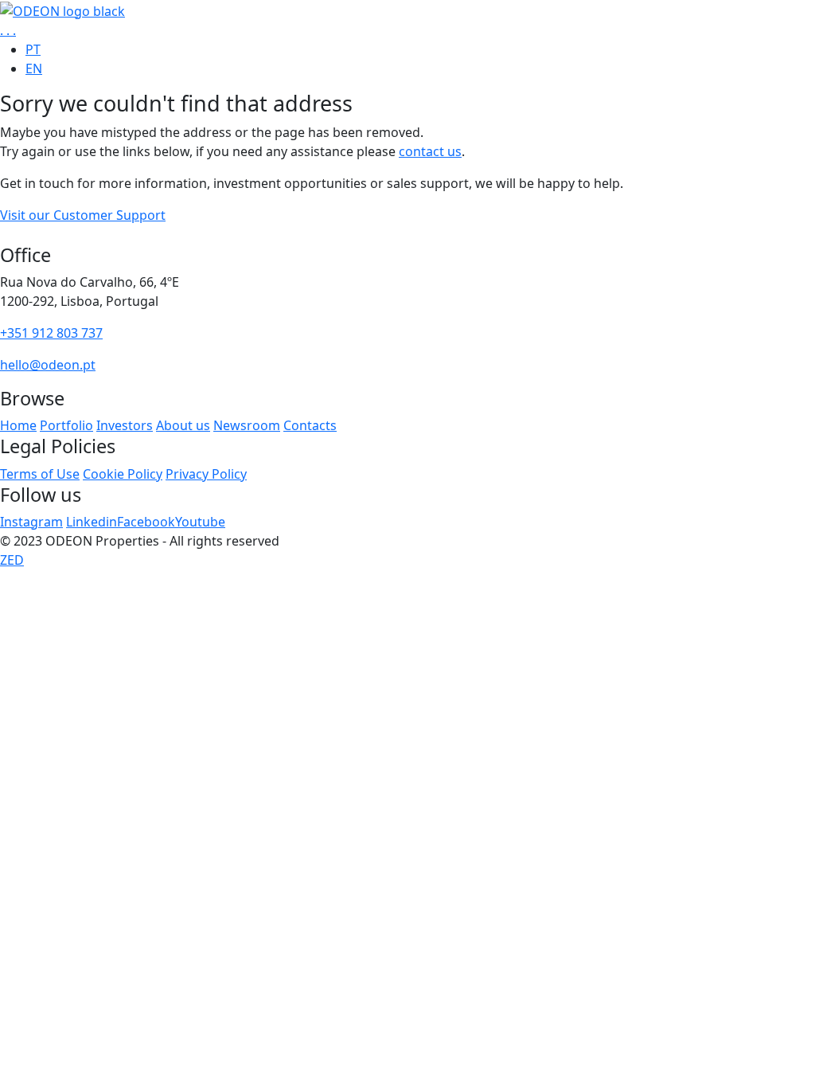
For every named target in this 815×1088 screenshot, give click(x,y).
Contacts (310, 425)
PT (33, 49)
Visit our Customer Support (83, 215)
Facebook (146, 521)
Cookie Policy (122, 474)
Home (18, 425)
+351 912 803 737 (51, 333)
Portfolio (66, 425)
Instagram (31, 521)
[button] (8, 30)
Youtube (200, 521)
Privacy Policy (206, 474)
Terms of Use (40, 474)
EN (33, 68)
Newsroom (246, 425)
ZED (12, 560)
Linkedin (91, 521)
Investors (124, 425)
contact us (430, 151)
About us (183, 425)
